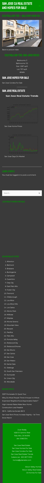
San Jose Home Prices (13, 126)
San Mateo (11, 361)
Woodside (11, 382)
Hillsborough (12, 297)
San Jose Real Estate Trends (22, 96)
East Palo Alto (12, 286)
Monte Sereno (12, 322)
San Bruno (11, 350)
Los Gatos (11, 308)
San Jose (10, 357)
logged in (16, 175)
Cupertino (11, 279)
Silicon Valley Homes (33, 467)
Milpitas (10, 318)
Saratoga (10, 368)
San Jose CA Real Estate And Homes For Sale (17, 6)
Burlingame (11, 272)
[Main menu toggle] (39, 6)
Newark (10, 329)
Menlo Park (11, 311)
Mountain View (13, 325)
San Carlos (11, 354)
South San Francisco (15, 371)
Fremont (10, 293)
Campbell (11, 276)
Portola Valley (12, 339)
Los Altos (10, 300)
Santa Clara (11, 364)
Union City (11, 378)
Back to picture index (10, 50)
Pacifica (10, 332)
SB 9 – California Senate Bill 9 (13, 411)
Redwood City (12, 343)
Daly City (10, 283)
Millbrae (10, 315)
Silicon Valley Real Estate (31, 470)
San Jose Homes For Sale (15, 78)
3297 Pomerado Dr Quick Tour (14, 394)
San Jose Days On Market (14, 156)
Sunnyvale (11, 375)
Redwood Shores (14, 346)
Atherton (10, 262)
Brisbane (10, 269)
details (22, 72)
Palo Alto (10, 336)
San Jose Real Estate (13, 91)
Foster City (11, 290)
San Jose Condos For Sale (12, 83)
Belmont (10, 265)
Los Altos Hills (12, 304)
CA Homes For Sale (33, 473)
